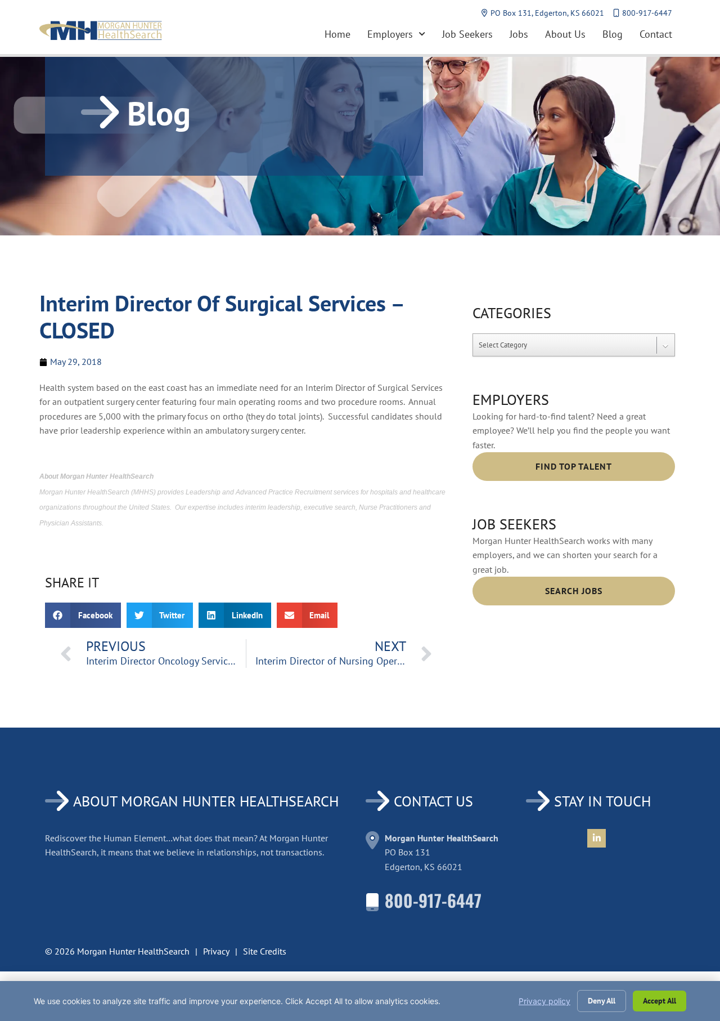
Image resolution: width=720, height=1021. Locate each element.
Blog (612, 34)
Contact (656, 34)
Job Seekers (467, 34)
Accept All (659, 1001)
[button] (83, 615)
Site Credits (264, 951)
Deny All (601, 1001)
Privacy (216, 951)
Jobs (519, 34)
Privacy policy (544, 1001)
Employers (390, 34)
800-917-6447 (433, 900)
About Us (565, 34)
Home (337, 34)
